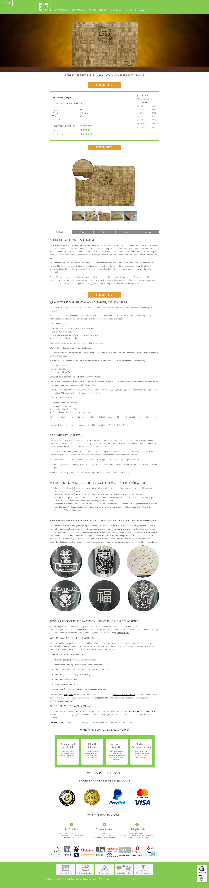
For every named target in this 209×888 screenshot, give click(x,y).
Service (148, 232)
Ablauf (104, 232)
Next (134, 216)
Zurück (7, 3)
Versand (83, 232)
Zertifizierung (50, 879)
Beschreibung (61, 232)
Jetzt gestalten (104, 84)
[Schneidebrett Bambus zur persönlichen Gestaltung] (104, 183)
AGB (59, 879)
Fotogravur (115, 10)
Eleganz (56, 130)
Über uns (103, 10)
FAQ (125, 10)
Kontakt (133, 10)
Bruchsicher (58, 134)
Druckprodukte (79, 10)
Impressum (121, 879)
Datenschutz (109, 879)
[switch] (202, 879)
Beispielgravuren (89, 879)
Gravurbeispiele (123, 633)
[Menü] (205, 866)
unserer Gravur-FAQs (121, 472)
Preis (126, 232)
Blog (142, 10)
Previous (74, 216)
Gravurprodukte (61, 10)
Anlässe (92, 10)
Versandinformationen (72, 879)
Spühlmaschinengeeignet (64, 125)
